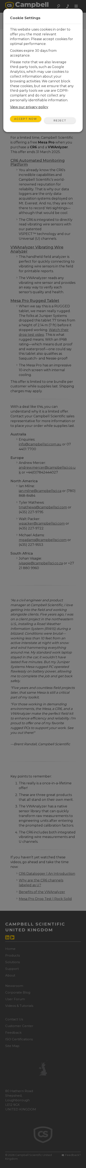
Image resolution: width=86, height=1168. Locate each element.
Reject (60, 120)
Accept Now (25, 118)
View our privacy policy (29, 107)
